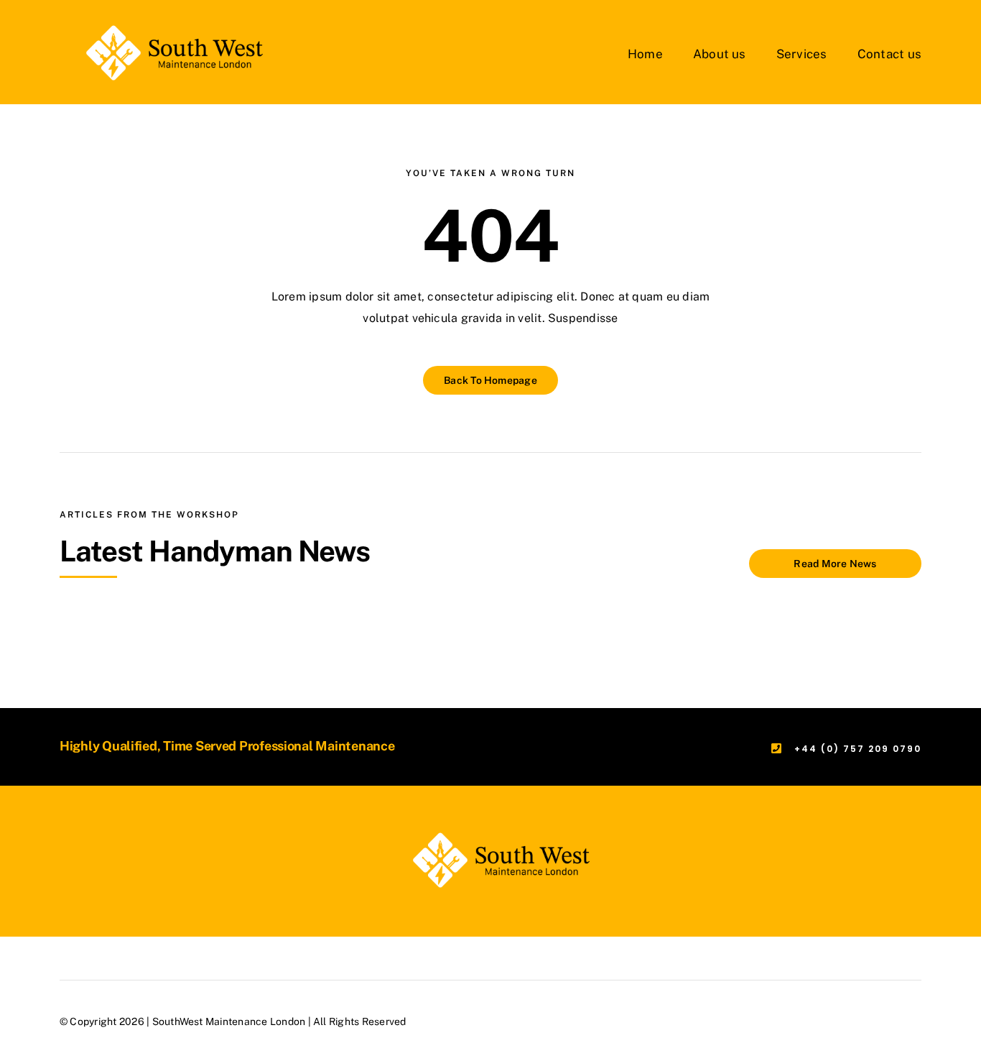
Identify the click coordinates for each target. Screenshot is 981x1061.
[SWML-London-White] (164, 27)
